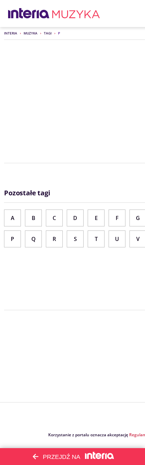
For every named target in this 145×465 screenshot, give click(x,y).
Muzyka (30, 33)
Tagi (48, 33)
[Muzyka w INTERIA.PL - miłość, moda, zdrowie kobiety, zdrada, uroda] (76, 13)
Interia (10, 33)
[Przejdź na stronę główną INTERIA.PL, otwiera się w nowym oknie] (29, 13)
